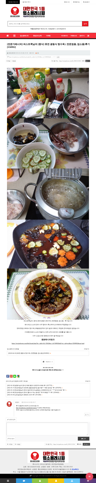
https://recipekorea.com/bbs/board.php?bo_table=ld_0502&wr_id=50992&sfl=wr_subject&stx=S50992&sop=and (48, 343)
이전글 (8, 61)
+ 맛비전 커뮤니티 (13, 2)
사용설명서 (51, 29)
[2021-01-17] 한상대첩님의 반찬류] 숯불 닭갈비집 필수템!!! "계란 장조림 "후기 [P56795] (34, 388)
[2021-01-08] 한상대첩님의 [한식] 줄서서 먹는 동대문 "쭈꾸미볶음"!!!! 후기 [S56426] (33, 392)
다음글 (13, 61)
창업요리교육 (37, 36)
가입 (77, 2)
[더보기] (86, 349)
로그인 (67, 2)
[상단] (88, 480)
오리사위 (11, 53)
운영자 (17, 402)
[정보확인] (75, 469)
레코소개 (44, 29)
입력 (84, 438)
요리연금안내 (61, 29)
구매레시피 (73, 36)
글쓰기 (88, 61)
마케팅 (48, 36)
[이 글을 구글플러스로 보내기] (11, 376)
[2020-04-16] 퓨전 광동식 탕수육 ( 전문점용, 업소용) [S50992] (29, 353)
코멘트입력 (12, 419)
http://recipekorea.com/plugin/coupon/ (26, 408)
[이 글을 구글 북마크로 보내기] (18, 376)
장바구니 (82, 36)
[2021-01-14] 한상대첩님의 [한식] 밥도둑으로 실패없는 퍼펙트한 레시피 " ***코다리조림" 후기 (37, 390)
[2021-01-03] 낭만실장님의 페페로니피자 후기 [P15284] (24, 395)
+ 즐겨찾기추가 (26, 2)
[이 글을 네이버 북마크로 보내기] (14, 376)
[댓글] (24, 480)
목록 (83, 61)
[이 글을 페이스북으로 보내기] (7, 376)
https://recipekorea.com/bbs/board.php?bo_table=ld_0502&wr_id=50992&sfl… (30, 57)
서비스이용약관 (45, 464)
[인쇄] (38, 53)
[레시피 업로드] (72, 480)
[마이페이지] (40, 480)
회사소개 (36, 464)
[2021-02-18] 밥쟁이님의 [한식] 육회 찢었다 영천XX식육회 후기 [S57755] (30, 385)
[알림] (56, 480)
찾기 (87, 2)
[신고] (36, 53)
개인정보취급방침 (57, 464)
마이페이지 (64, 36)
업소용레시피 (24, 36)
